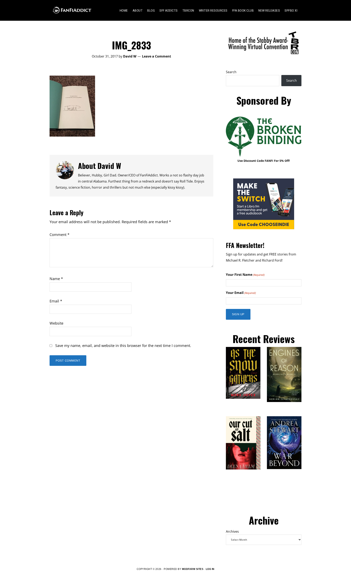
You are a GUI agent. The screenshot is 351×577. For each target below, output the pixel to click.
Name (56, 278)
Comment (59, 234)
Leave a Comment (156, 56)
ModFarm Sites (193, 569)
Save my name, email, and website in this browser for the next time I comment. (123, 345)
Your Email (241, 292)
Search (231, 72)
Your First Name (245, 274)
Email (56, 301)
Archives (232, 531)
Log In (210, 569)
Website (56, 323)
